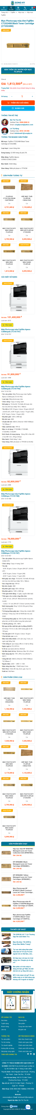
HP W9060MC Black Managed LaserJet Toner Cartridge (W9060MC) (22, 864)
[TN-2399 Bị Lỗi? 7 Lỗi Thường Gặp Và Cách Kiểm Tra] (6, 936)
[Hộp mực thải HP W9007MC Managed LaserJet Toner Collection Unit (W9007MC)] (6, 853)
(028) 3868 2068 (15, 1089)
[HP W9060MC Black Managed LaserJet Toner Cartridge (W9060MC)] (6, 866)
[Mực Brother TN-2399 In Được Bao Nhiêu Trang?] (6, 944)
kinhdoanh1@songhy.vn (23, 133)
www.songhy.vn (8, 1097)
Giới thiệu (4, 1020)
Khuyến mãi (22, 1029)
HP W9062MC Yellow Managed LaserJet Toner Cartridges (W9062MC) (22, 877)
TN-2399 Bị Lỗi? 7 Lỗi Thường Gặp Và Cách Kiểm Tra (24, 936)
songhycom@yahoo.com (23, 125)
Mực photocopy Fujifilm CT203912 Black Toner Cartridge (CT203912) (21, 917)
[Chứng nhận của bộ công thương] (14, 1106)
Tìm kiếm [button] (11, 9)
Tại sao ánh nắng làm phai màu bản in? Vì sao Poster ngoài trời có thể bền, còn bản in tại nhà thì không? (22, 952)
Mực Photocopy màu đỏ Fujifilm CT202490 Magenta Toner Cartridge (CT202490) (23, 904)
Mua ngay (8, 325)
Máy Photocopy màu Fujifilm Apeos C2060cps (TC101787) (15, 552)
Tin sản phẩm (5, 1039)
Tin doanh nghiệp (6, 1045)
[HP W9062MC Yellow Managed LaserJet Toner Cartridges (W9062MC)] (6, 879)
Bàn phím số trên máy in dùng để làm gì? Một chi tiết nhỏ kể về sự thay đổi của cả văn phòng (23, 969)
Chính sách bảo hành (25, 1045)
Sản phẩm (21, 1023)
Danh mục (4, 9)
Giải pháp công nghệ (7, 1051)
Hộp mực (21, 12)
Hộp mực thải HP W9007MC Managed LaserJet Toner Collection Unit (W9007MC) (23, 851)
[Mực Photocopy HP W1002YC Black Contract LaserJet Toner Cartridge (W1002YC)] (6, 892)
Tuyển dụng (5, 1023)
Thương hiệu (22, 1020)
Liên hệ (3, 1029)
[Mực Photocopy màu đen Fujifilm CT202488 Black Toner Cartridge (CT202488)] (18, 45)
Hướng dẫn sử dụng (7, 1048)
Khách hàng (5, 1026)
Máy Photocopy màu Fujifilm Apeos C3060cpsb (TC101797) (15, 330)
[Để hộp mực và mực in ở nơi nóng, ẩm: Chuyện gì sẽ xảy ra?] (6, 960)
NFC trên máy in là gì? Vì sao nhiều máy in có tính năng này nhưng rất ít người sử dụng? (24, 977)
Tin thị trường (5, 1042)
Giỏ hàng (32, 8)
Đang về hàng (8, 283)
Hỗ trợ (25, 9)
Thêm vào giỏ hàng (20, 103)
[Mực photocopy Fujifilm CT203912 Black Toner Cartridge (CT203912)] (6, 919)
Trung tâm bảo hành (25, 1026)
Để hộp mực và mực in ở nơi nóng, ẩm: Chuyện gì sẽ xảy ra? (23, 960)
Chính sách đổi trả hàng (26, 1048)
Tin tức (18, 9)
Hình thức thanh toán (25, 1039)
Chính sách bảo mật (25, 1051)
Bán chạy (6, 30)
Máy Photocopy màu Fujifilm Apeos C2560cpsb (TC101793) (15, 387)
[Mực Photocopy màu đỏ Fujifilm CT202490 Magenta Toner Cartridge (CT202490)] (6, 906)
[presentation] (12, 1003)
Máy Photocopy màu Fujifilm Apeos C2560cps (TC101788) (15, 495)
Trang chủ (4, 12)
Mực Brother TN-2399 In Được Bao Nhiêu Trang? (22, 943)
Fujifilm (13, 12)
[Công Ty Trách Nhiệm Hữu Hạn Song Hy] (18, 3)
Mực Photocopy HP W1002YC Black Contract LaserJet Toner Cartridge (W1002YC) (22, 891)
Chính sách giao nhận (25, 1042)
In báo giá (19, 108)
